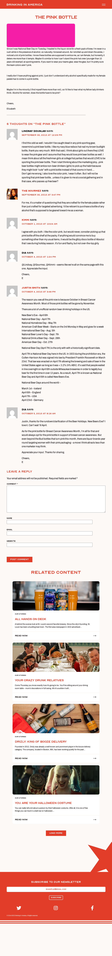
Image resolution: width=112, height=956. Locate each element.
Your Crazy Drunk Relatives (39, 680)
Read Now (21, 635)
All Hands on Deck (30, 619)
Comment (12, 484)
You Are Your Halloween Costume (43, 803)
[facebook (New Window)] (93, 908)
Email (9, 530)
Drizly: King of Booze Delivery (41, 741)
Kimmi (25, 220)
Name (9, 518)
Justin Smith (31, 287)
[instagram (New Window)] (56, 908)
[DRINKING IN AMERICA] (24, 5)
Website (11, 541)
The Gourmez (31, 190)
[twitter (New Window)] (19, 908)
